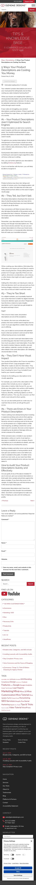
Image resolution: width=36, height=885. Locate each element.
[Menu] (33, 5)
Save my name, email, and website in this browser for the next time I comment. (17, 568)
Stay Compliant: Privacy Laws (13, 659)
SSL (16, 705)
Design (13, 682)
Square (12, 705)
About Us (6, 789)
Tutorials (6, 630)
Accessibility (4, 679)
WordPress (7, 639)
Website (4, 559)
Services (10, 701)
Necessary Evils (8, 622)
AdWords (13, 679)
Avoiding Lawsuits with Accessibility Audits (17, 654)
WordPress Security (5, 710)
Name (3, 543)
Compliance (5, 682)
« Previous (4, 501)
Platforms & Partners (9, 799)
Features (5, 684)
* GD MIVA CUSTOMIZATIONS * (14, 604)
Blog (2, 60)
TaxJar (18, 705)
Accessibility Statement (10, 806)
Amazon (18, 679)
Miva (4, 617)
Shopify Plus (19, 701)
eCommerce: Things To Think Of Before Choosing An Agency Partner (16, 669)
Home (5, 779)
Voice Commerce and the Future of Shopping (18, 663)
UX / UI (5, 635)
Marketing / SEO (8, 613)
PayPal (9, 698)
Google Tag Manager (6, 688)
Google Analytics (26, 685)
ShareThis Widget (9, 81)
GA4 (12, 685)
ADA (8, 679)
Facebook (24, 682)
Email (3, 551)
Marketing (7, 691)
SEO (3, 701)
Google (16, 685)
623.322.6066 (18, 1)
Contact (5, 803)
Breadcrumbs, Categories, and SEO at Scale (17, 650)
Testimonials (7, 793)
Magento (20, 688)
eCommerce (7, 608)
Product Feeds (15, 698)
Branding (28, 679)
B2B (22, 679)
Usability (7, 708)
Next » (32, 501)
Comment (5, 519)
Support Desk (29, 1)
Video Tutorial (15, 707)
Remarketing (10, 60)
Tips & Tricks (27, 704)
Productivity (7, 626)
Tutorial (3, 708)
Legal (15, 688)
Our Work (6, 786)
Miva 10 (23, 691)
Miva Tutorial (22, 694)
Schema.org (12, 163)
